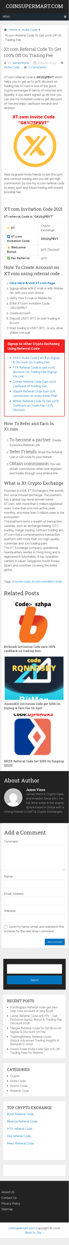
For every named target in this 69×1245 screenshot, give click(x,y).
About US (7, 1192)
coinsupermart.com (34, 6)
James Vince (20, 63)
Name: (8, 876)
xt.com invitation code (47, 581)
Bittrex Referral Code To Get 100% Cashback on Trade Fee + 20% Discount (36, 405)
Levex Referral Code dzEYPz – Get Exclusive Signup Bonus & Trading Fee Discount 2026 (36, 1019)
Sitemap (7, 1209)
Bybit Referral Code (20, 1114)
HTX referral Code (19, 1129)
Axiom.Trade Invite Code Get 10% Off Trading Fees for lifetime (35, 1050)
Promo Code (18, 1086)
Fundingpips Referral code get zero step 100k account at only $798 (34, 1009)
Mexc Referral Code (20, 1143)
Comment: (11, 841)
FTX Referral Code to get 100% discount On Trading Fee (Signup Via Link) (35, 372)
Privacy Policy (10, 1203)
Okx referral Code (19, 1136)
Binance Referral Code (22, 1121)
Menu (6, 16)
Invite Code (11, 67)
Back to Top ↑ (34, 1232)
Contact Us (9, 1198)
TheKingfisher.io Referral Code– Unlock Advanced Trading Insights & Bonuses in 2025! (34, 1040)
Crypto (14, 1076)
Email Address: (14, 893)
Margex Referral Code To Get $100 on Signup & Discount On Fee (35, 1030)
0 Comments (37, 67)
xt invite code (21, 581)
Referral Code (19, 1091)
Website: (10, 911)
